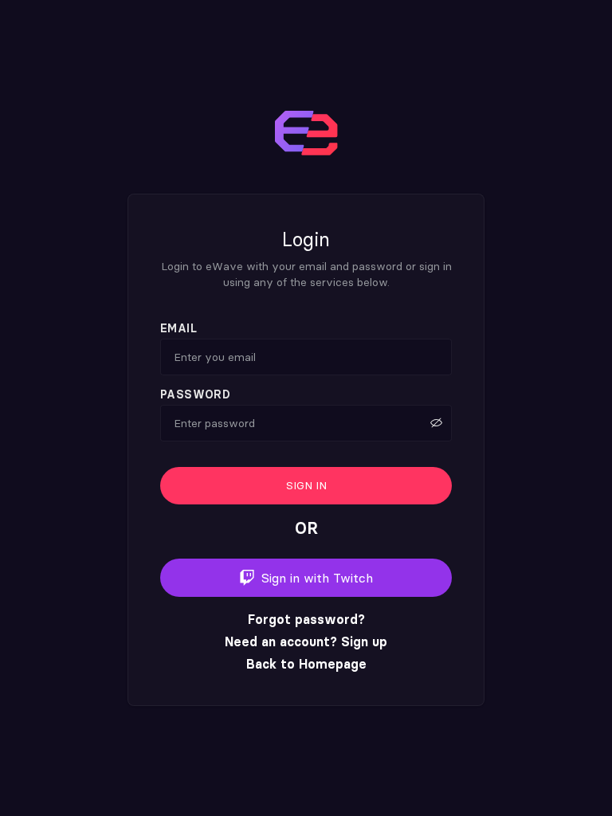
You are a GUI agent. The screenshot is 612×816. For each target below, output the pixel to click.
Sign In (306, 485)
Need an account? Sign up (306, 641)
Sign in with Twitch (317, 578)
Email (178, 328)
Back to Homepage (306, 664)
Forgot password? (306, 619)
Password (195, 395)
